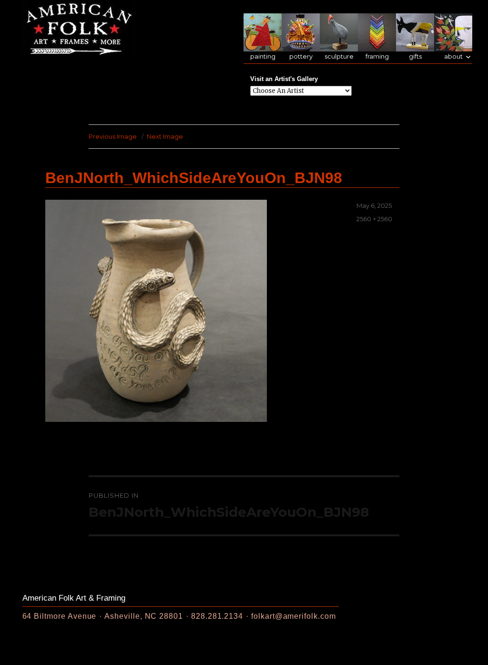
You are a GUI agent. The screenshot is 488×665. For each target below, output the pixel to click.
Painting (262, 56)
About (453, 56)
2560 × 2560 (374, 219)
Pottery (301, 56)
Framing (377, 56)
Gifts (415, 56)
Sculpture (339, 56)
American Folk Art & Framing (73, 598)
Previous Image (113, 136)
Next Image (165, 136)
